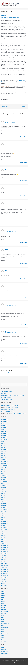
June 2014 (3, 467)
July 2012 (3, 489)
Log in (2, 647)
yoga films (3, 641)
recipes (2, 625)
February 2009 (4, 565)
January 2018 (4, 425)
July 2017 (3, 429)
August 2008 (4, 577)
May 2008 (3, 583)
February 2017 (4, 431)
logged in (9, 372)
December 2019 (4, 419)
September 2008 (4, 575)
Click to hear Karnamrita (11, 89)
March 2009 (4, 563)
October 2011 (4, 507)
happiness (3, 609)
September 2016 (4, 439)
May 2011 (3, 517)
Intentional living (4, 611)
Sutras (2, 629)
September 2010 (4, 527)
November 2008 (4, 571)
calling (9, 13)
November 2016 (4, 435)
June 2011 (3, 515)
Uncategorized (4, 633)
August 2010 (4, 529)
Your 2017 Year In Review (6, 399)
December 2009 (4, 545)
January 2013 (4, 485)
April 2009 (3, 561)
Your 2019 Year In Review (6, 391)
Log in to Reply (23, 136)
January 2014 (4, 475)
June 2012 (3, 491)
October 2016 (4, 437)
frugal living (3, 605)
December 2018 (4, 421)
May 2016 (3, 443)
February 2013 (4, 483)
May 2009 (3, 559)
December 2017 (4, 427)
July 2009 (3, 555)
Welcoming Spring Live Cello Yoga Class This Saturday (12, 395)
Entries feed (3, 649)
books (2, 597)
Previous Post (4, 106)
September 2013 (4, 481)
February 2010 (4, 541)
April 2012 (3, 495)
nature (2, 621)
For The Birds (12, 409)
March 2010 (3, 539)
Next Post (24, 106)
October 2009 (4, 549)
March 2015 (3, 455)
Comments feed (4, 651)
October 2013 (4, 479)
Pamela (2, 411)
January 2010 (4, 543)
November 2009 (4, 547)
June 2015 (3, 451)
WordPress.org (4, 653)
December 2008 (4, 569)
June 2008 (3, 581)
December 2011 (4, 503)
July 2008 (3, 579)
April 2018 (3, 423)
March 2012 (3, 497)
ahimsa (2, 593)
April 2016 (3, 445)
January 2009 (4, 567)
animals (3, 595)
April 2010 (3, 537)
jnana (2, 615)
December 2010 (4, 521)
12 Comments (4, 13)
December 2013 (4, 477)
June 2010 (3, 533)
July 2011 (3, 513)
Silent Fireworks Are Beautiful (20, 413)
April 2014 (3, 471)
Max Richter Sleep (10, 411)
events (12, 13)
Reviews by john (4, 627)
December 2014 (4, 461)
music (19, 13)
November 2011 (4, 505)
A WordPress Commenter (6, 405)
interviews (3, 613)
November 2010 (4, 523)
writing (2, 637)
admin (6, 143)
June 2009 (3, 557)
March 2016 (3, 447)
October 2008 (4, 573)
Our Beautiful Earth (5, 623)
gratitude (3, 607)
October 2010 (4, 525)
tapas (2, 631)
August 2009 (4, 553)
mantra (16, 13)
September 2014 (4, 465)
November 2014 (4, 463)
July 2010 (3, 531)
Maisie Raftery (4, 409)
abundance (3, 591)
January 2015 (4, 459)
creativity (3, 601)
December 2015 (4, 449)
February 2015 (4, 457)
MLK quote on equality (6, 397)
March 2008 (4, 585)
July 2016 (3, 441)
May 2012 (3, 493)
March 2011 (3, 519)
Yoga (22, 13)
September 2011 (4, 509)
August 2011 (3, 511)
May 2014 (3, 469)
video (2, 635)
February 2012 (4, 499)
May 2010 (3, 535)
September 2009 (5, 551)
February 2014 (4, 473)
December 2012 (4, 487)
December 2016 (4, 433)
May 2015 (3, 453)
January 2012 (4, 501)
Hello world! (3, 393)
